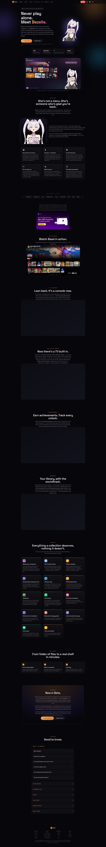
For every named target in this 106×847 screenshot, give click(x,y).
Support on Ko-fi (59, 718)
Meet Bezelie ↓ (38, 40)
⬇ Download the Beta (47, 718)
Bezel (16, 2)
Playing (34, 794)
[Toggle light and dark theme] (92, 2)
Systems (31, 1)
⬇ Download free (26, 40)
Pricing (36, 837)
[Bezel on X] (87, 2)
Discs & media (36, 800)
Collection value (47, 837)
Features (26, 1)
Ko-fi (59, 837)
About (36, 834)
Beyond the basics (37, 805)
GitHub (52, 1)
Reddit (59, 834)
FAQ (42, 1)
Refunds (70, 836)
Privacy (70, 834)
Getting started (37, 783)
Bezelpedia (46, 1)
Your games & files (37, 789)
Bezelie (21, 1)
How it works (36, 1)
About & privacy (36, 811)
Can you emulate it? (47, 834)
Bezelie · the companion (38, 746)
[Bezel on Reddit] (90, 2)
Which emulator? (47, 836)
